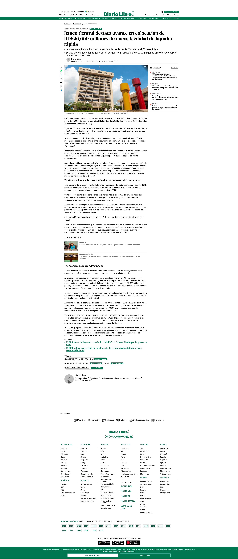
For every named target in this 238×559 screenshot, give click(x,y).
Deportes (155, 15)
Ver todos (174, 68)
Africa (142, 504)
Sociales (104, 468)
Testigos (105, 18)
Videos (176, 15)
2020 (93, 526)
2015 (131, 526)
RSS (161, 487)
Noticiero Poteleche (147, 465)
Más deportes (125, 471)
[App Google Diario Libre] (104, 543)
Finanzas (83, 242)
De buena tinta (145, 457)
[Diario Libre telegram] (123, 436)
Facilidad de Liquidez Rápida (79, 359)
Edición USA (125, 491)
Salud (63, 457)
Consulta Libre (106, 508)
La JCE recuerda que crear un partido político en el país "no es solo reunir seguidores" (165, 107)
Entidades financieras (76, 363)
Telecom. (84, 471)
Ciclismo (123, 463)
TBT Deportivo (125, 482)
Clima (83, 490)
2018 (108, 526)
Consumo (84, 465)
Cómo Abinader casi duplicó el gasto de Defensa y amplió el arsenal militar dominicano (165, 87)
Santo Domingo (77, 61)
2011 (160, 526)
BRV (121, 480)
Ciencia (83, 487)
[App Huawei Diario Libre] (133, 543)
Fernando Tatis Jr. (154, 18)
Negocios (84, 460)
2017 (116, 526)
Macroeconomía (86, 254)
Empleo (83, 457)
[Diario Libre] (119, 13)
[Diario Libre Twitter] (115, 436)
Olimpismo (124, 468)
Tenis (122, 465)
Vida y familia (105, 487)
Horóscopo (164, 490)
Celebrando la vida (107, 492)
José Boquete (66, 474)
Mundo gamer (165, 471)
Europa (142, 493)
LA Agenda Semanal (116, 18)
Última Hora (63, 15)
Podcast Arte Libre (107, 474)
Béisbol (123, 454)
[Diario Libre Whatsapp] (131, 436)
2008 (71, 530)
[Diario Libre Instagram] (110, 436)
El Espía (143, 463)
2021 (86, 526)
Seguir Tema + (95, 29)
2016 (123, 526)
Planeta (169, 15)
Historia (84, 496)
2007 (79, 530)
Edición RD (125, 496)
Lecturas (143, 471)
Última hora (126, 486)
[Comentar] (61, 82)
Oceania (143, 507)
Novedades (105, 471)
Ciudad (63, 451)
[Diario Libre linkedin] (119, 436)
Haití (142, 487)
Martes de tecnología (89, 498)
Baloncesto (124, 448)
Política (81, 15)
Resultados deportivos (128, 474)
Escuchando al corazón (106, 502)
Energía (83, 463)
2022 (79, 526)
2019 (101, 526)
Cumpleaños (165, 484)
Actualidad (73, 15)
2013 (146, 526)
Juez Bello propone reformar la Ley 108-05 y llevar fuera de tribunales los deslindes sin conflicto (165, 97)
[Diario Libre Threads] (127, 436)
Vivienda (84, 468)
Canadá (143, 496)
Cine (102, 451)
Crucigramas (165, 493)
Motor (122, 457)
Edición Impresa (127, 501)
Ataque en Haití (166, 18)
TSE (62, 490)
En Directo (144, 460)
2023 (71, 526)
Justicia (64, 460)
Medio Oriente (145, 498)
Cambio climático (87, 501)
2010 (168, 526)
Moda (103, 460)
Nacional (64, 448)
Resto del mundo (146, 512)
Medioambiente (86, 484)
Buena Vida (105, 465)
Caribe (142, 510)
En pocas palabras (107, 498)
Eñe (102, 490)
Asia (142, 501)
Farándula (104, 457)
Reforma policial (129, 18)
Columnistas (145, 468)
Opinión (162, 15)
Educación (64, 454)
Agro (82, 454)
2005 (93, 530)
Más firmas (144, 474)
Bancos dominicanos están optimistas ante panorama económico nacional (109, 245)
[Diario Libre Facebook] (106, 436)
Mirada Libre (144, 451)
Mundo (88, 15)
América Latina (146, 484)
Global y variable (87, 474)
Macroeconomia (87, 477)
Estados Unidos (146, 481)
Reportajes (65, 477)
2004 (101, 530)
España (143, 490)
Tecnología (85, 493)
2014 (138, 526)
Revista (147, 15)
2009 (64, 530)
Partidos (64, 484)
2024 (64, 526)
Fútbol (122, 451)
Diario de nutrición (107, 484)
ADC (141, 448)
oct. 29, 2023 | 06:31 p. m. (95, 61)
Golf (122, 460)
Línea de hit (124, 477)
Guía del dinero (165, 474)
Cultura (103, 454)
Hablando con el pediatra (106, 480)
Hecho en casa (165, 468)
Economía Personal (108, 505)
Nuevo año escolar (80, 18)
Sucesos (64, 465)
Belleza (103, 463)
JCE (62, 487)
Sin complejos (106, 495)
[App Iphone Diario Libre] (118, 543)
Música (103, 448)
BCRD (106, 363)
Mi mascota (105, 477)
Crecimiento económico (77, 368)
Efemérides (164, 481)
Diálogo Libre (65, 471)
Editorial (143, 454)
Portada (67, 24)
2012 (153, 526)
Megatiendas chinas (65, 18)
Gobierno (64, 496)
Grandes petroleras (94, 18)
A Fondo (64, 468)
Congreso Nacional (68, 493)
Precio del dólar (141, 18)
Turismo (84, 451)
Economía (95, 15)
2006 (86, 530)
